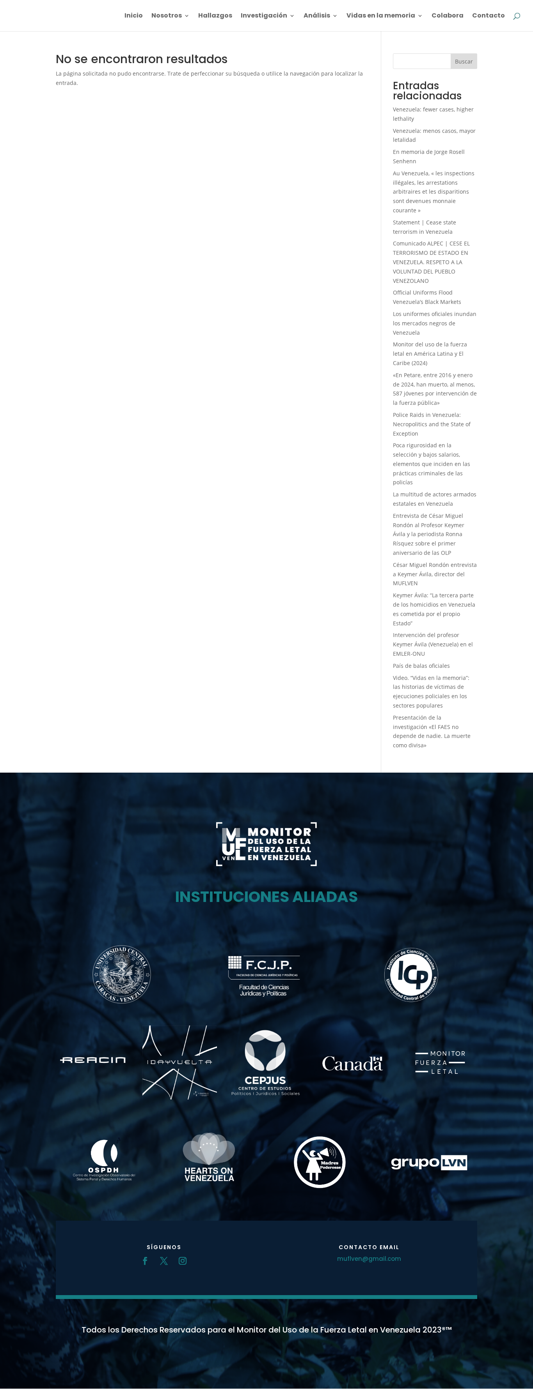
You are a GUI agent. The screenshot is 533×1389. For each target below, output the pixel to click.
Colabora (448, 16)
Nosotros (166, 16)
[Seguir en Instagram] (182, 1261)
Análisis (317, 16)
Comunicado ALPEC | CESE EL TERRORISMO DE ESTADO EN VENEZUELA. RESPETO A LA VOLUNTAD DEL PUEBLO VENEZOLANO (431, 262)
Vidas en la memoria (380, 16)
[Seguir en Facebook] (145, 1261)
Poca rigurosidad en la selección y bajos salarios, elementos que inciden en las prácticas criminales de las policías (431, 463)
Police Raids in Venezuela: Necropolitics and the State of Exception (432, 424)
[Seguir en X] (164, 1261)
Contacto (488, 16)
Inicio (133, 16)
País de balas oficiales (421, 665)
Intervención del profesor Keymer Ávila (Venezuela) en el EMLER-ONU (433, 644)
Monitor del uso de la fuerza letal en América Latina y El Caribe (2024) (430, 354)
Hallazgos (215, 16)
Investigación (264, 16)
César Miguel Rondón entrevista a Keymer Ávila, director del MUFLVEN (435, 574)
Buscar (464, 61)
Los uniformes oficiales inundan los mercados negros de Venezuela (434, 323)
